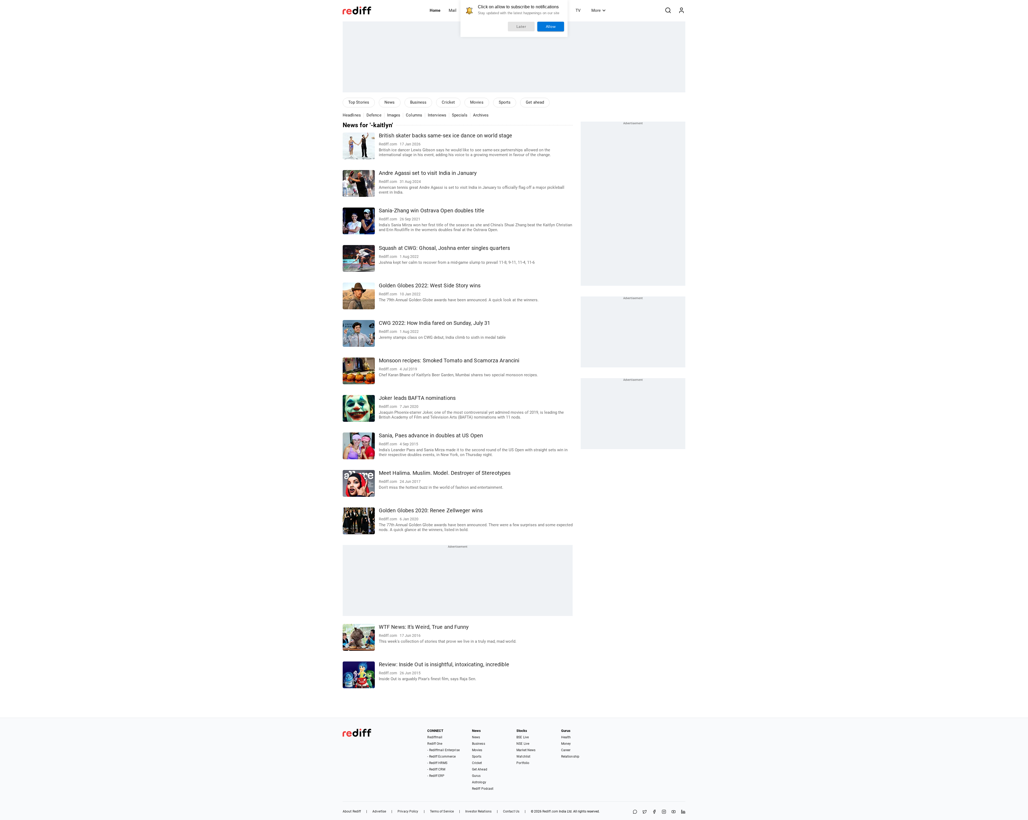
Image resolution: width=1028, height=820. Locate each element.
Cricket (448, 102)
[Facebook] (654, 812)
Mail (452, 10)
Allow (551, 26)
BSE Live (522, 737)
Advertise (379, 811)
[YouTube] (673, 812)
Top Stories (358, 102)
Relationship (570, 756)
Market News (525, 750)
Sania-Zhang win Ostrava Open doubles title (431, 211)
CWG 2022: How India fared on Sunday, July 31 (434, 323)
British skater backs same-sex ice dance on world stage (445, 136)
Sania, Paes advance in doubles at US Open (431, 435)
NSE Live (522, 744)
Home (435, 10)
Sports (505, 102)
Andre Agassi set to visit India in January (428, 173)
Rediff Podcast (482, 789)
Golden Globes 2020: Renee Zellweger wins (431, 510)
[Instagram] (664, 812)
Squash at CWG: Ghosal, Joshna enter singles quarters (444, 248)
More (596, 10)
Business (418, 102)
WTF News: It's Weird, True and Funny (424, 627)
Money (566, 744)
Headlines (352, 115)
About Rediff (352, 811)
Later (521, 26)
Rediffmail (434, 737)
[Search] (668, 10)
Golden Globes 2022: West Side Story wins (430, 286)
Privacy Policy (408, 811)
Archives (481, 115)
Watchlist (523, 756)
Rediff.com (550, 811)
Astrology (479, 782)
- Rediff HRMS (437, 763)
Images (393, 115)
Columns (414, 115)
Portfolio (522, 763)
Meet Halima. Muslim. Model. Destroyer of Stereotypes (445, 473)
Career (566, 750)
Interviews (437, 115)
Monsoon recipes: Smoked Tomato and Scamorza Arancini (449, 361)
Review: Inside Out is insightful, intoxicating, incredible (444, 664)
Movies (476, 102)
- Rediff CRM (436, 769)
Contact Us (511, 811)
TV (578, 10)
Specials (459, 115)
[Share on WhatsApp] (635, 812)
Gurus (476, 776)
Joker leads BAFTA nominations (417, 398)
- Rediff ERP (435, 776)
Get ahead (535, 102)
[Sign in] (681, 10)
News (389, 102)
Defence (373, 115)
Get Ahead (479, 769)
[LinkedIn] (683, 812)
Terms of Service (442, 811)
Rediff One (434, 744)
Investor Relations (478, 811)
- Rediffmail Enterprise (443, 750)
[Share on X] (644, 812)
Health (566, 737)
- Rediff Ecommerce (441, 756)
